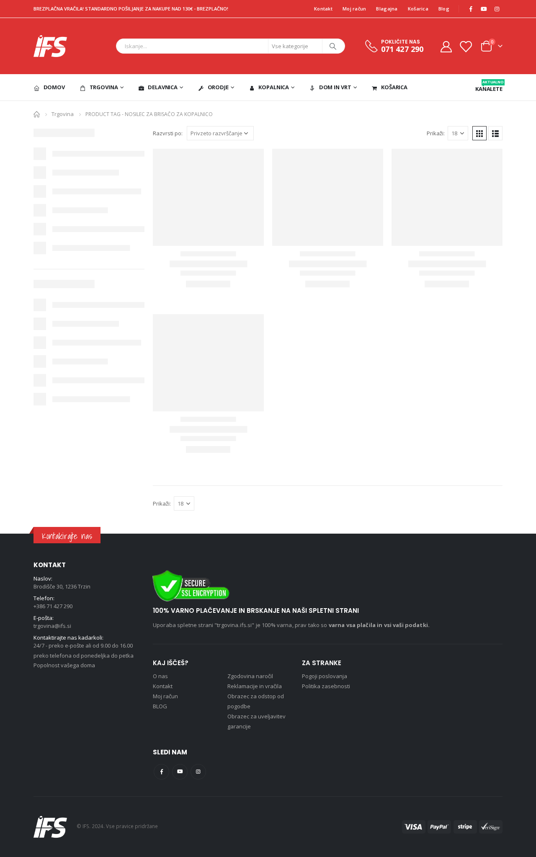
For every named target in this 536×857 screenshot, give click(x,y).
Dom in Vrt (335, 87)
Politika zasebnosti (326, 686)
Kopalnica (273, 87)
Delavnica (163, 87)
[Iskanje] (333, 46)
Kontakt (323, 8)
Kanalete (488, 86)
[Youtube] (483, 8)
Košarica (418, 8)
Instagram (198, 772)
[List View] (495, 133)
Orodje (218, 87)
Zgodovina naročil (250, 676)
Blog (443, 8)
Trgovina (104, 87)
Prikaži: (436, 133)
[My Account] (446, 46)
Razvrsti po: (168, 133)
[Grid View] (479, 133)
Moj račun (354, 8)
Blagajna (386, 8)
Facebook (161, 772)
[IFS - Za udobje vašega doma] (50, 46)
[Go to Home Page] (37, 113)
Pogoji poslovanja (324, 676)
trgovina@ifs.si (52, 626)
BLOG (160, 706)
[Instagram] (496, 8)
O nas (160, 676)
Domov (54, 87)
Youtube (180, 772)
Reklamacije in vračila (254, 686)
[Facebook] (470, 8)
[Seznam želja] (465, 46)
